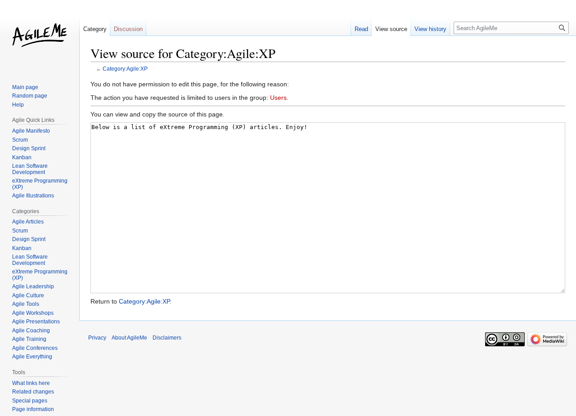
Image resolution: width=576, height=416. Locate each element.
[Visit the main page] (40, 36)
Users (278, 97)
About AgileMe (129, 338)
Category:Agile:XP (125, 69)
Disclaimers (167, 338)
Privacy (97, 338)
